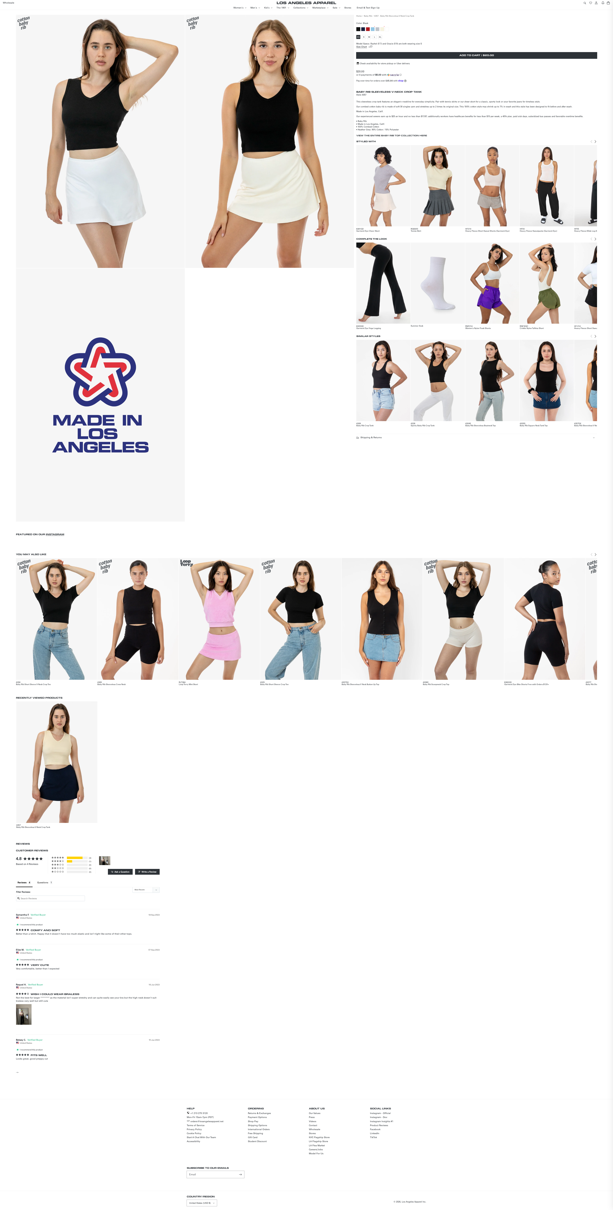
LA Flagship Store (318, 1141)
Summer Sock (417, 325)
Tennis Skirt (416, 231)
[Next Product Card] (595, 141)
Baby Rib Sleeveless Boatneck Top (480, 425)
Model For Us (316, 1153)
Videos (312, 1121)
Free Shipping (255, 1133)
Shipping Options (257, 1125)
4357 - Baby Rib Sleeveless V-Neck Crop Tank (394, 16)
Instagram (55, 534)
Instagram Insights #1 (381, 1121)
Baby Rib (368, 16)
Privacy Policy (194, 1129)
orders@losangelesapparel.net (206, 1121)
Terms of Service (195, 1125)
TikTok (373, 1137)
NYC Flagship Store (319, 1137)
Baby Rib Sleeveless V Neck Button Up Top (593, 425)
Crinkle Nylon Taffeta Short (532, 328)
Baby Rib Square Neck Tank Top (534, 425)
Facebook (375, 1129)
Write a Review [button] (149, 871)
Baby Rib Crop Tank (365, 425)
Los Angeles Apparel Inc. (414, 1201)
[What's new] (603, 3)
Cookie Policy (194, 1133)
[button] (584, 3)
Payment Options (257, 1117)
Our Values (314, 1113)
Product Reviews (379, 1125)
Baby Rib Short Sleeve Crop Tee (274, 684)
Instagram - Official (380, 1113)
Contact (313, 1125)
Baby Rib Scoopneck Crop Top (436, 684)
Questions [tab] (42, 882)
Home (359, 16)
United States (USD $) (200, 1203)
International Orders (259, 1129)
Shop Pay (253, 1121)
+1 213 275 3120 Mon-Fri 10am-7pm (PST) (200, 1115)
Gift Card (252, 1137)
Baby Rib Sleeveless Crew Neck (111, 684)
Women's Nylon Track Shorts (478, 328)
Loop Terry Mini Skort (188, 684)
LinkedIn (374, 1133)
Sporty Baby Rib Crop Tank (423, 425)
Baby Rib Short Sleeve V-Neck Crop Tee (33, 684)
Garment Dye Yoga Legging (368, 328)
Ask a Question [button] (121, 871)
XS (358, 37)
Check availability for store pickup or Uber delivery (385, 63)
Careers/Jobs (316, 1149)
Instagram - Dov (378, 1117)
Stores (312, 1133)
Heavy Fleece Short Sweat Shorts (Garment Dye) (487, 231)
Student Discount (257, 1141)
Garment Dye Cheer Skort (368, 231)
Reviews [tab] (22, 882)
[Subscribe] (240, 1174)
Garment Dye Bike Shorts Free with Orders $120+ (526, 684)
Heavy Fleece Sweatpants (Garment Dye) (538, 231)
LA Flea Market (317, 1145)
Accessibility (193, 1141)
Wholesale (314, 1129)
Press (312, 1117)
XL (380, 37)
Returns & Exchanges (259, 1113)
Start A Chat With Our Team (201, 1137)
